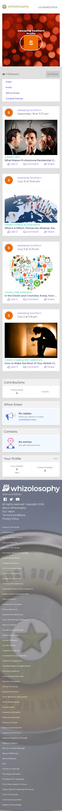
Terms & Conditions (13, 515)
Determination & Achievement (15, 594)
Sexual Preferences (10, 753)
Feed (8, 81)
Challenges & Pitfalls (11, 558)
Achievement (8, 532)
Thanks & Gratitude (10, 769)
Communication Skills (12, 568)
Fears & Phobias (9, 625)
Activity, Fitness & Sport (12, 537)
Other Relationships (11, 702)
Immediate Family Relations (14, 655)
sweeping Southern (29, 110)
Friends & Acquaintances (12, 630)
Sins (17, 157)
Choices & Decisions (10, 563)
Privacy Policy (10, 518)
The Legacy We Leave (11, 774)
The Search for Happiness (13, 779)
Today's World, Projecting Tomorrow (18, 789)
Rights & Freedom (10, 743)
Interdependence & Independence (16, 666)
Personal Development (12, 727)
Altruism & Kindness (11, 548)
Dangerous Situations (11, 578)
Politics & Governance (27, 224)
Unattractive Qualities (11, 799)
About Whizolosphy (14, 507)
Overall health (8, 707)
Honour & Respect (10, 640)
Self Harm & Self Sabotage (13, 748)
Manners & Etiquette (11, 681)
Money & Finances (10, 686)
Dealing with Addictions (28, 360)
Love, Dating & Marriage (12, 676)
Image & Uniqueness (11, 650)
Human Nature (8, 645)
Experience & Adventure (12, 614)
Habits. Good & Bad (10, 635)
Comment (32, 164)
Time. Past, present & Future (14, 784)
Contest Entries (14, 98)
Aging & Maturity (9, 542)
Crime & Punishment (11, 573)
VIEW (55, 458)
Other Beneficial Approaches (14, 697)
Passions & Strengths (11, 712)
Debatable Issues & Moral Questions (17, 589)
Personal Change (9, 722)
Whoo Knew (13, 93)
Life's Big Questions (10, 671)
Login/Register (47, 7)
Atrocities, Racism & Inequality (15, 553)
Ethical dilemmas (9, 609)
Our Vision (8, 511)
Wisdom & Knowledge (11, 805)
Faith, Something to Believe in (15, 619)
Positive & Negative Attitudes (14, 738)
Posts (9, 87)
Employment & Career (12, 604)
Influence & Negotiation (12, 661)
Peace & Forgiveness (11, 717)
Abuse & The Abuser (11, 527)
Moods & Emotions (10, 691)
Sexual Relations (9, 758)
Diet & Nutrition (23, 292)
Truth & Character (10, 794)
